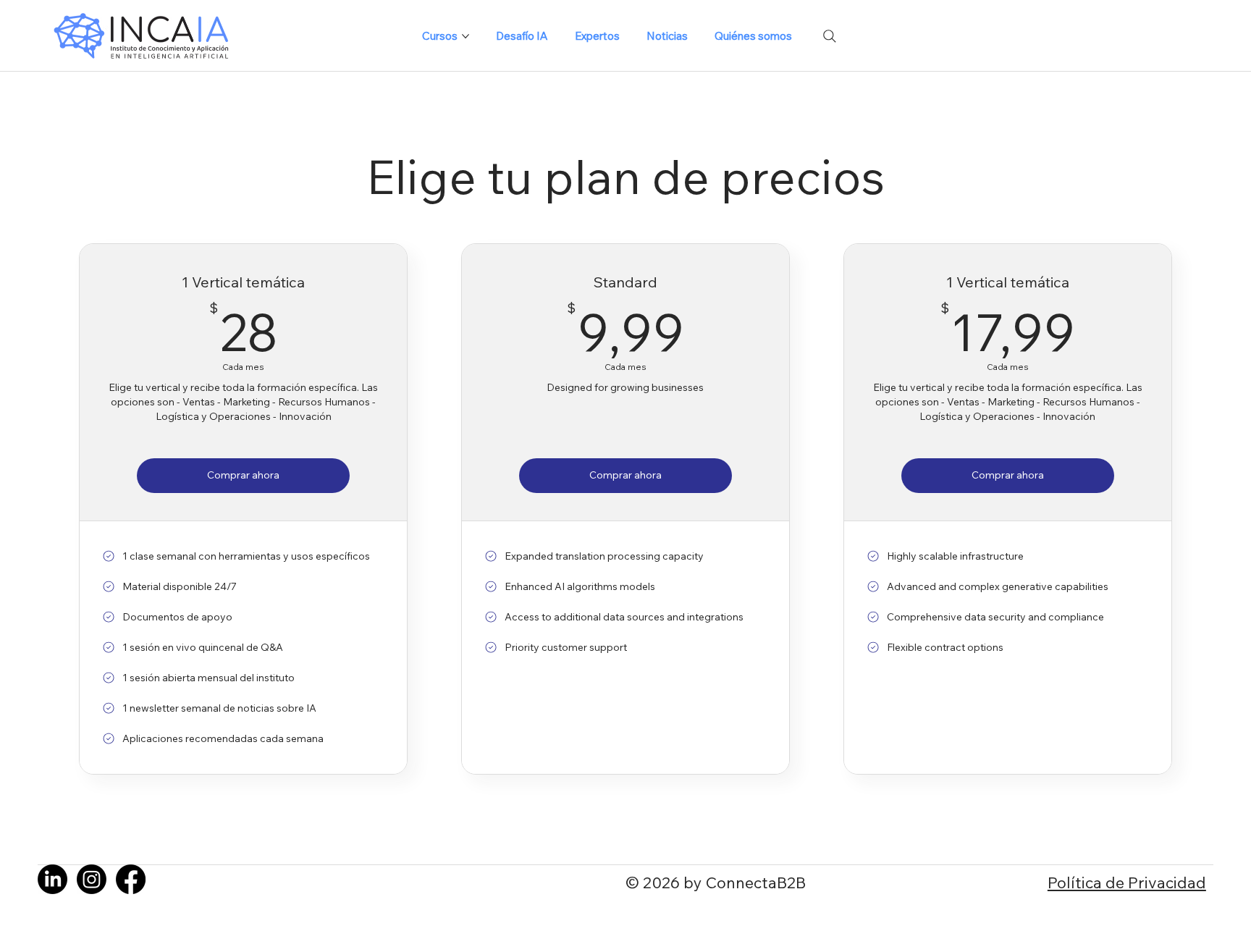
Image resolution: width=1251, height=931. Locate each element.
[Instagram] (91, 879)
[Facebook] (131, 879)
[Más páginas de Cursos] (465, 36)
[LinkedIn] (52, 879)
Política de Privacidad (1127, 882)
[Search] (829, 36)
